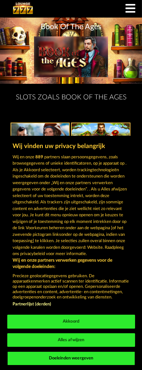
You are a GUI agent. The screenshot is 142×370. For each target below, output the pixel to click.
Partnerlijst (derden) (32, 304)
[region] (71, 253)
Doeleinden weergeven (71, 358)
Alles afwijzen (71, 340)
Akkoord (71, 321)
